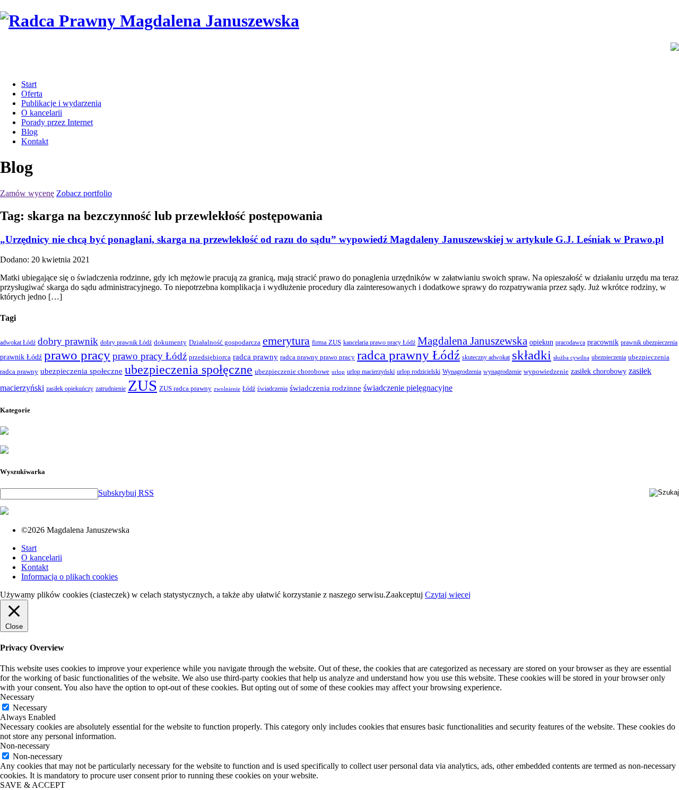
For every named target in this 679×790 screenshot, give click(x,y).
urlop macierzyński (371, 371)
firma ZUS (326, 342)
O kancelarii (41, 112)
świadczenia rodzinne (325, 387)
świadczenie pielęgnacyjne (407, 388)
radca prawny (255, 356)
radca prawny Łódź (408, 355)
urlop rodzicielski (418, 371)
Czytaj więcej (448, 594)
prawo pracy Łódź (149, 356)
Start (29, 84)
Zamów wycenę (27, 193)
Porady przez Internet (57, 122)
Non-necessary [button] (25, 745)
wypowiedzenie (546, 371)
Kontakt (34, 141)
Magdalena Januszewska (472, 341)
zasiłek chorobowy (598, 371)
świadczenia (272, 388)
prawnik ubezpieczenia (649, 342)
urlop (338, 372)
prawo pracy (77, 355)
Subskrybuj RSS (126, 492)
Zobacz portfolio (84, 193)
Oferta (31, 93)
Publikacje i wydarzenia (61, 103)
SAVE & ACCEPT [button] (32, 784)
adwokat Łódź (18, 342)
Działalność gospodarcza (224, 342)
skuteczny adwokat (486, 357)
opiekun (541, 342)
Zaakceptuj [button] (404, 594)
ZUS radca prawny (185, 388)
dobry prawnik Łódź (126, 342)
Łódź (248, 388)
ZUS (142, 385)
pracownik (603, 342)
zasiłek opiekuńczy (69, 388)
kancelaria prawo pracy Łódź (379, 342)
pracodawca (570, 342)
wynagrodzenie (502, 371)
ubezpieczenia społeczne (81, 370)
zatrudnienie (110, 388)
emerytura (286, 340)
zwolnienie (227, 389)
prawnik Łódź (21, 357)
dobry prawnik (68, 341)
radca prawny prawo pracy (317, 357)
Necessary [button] (17, 696)
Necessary (30, 707)
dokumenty (170, 342)
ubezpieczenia (608, 357)
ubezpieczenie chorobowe (292, 371)
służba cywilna (571, 358)
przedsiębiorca (210, 357)
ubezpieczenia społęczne (189, 369)
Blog (29, 131)
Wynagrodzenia (461, 371)
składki (531, 355)
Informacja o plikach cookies (69, 576)
